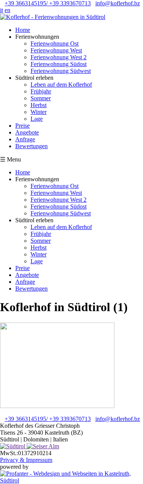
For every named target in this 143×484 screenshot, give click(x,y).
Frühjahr (41, 91)
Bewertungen (31, 146)
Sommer (41, 98)
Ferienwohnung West (56, 50)
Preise (22, 125)
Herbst (39, 105)
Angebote (27, 132)
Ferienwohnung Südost (59, 64)
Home (22, 30)
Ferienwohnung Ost (55, 43)
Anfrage (25, 139)
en (7, 10)
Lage (37, 118)
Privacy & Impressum (26, 460)
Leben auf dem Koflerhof (61, 84)
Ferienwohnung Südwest (61, 71)
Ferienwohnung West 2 (59, 57)
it (1, 10)
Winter (39, 112)
